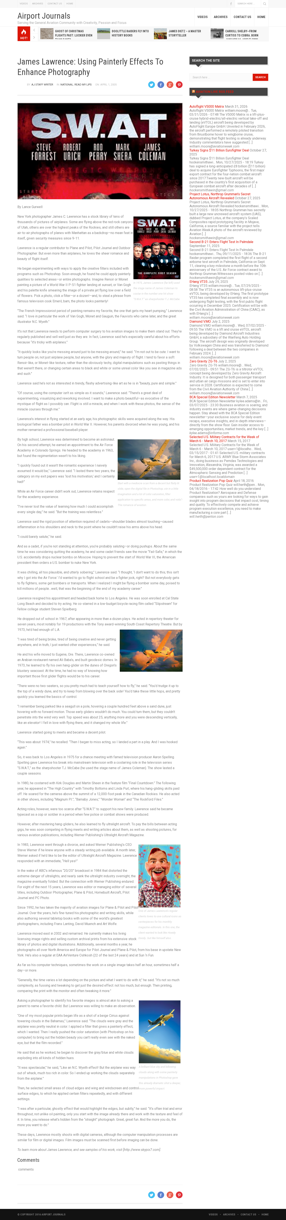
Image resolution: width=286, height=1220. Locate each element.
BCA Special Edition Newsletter (212, 397)
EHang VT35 (198, 282)
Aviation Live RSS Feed (215, 92)
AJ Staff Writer (42, 84)
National (67, 84)
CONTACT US (55, 3)
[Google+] (170, 84)
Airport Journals (43, 16)
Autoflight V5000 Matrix (206, 107)
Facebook (231, 3)
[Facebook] (160, 84)
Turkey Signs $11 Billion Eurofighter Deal (219, 150)
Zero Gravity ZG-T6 (203, 361)
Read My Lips (83, 84)
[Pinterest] (179, 84)
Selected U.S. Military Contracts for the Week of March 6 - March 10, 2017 (224, 439)
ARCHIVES (37, 3)
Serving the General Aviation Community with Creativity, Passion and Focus (71, 23)
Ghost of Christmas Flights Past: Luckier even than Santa (73, 35)
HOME (69, 3)
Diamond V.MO (200, 321)
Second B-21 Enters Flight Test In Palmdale (221, 242)
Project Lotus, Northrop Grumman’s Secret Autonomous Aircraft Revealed (219, 196)
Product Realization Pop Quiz (211, 481)
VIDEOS (24, 3)
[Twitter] (151, 84)
